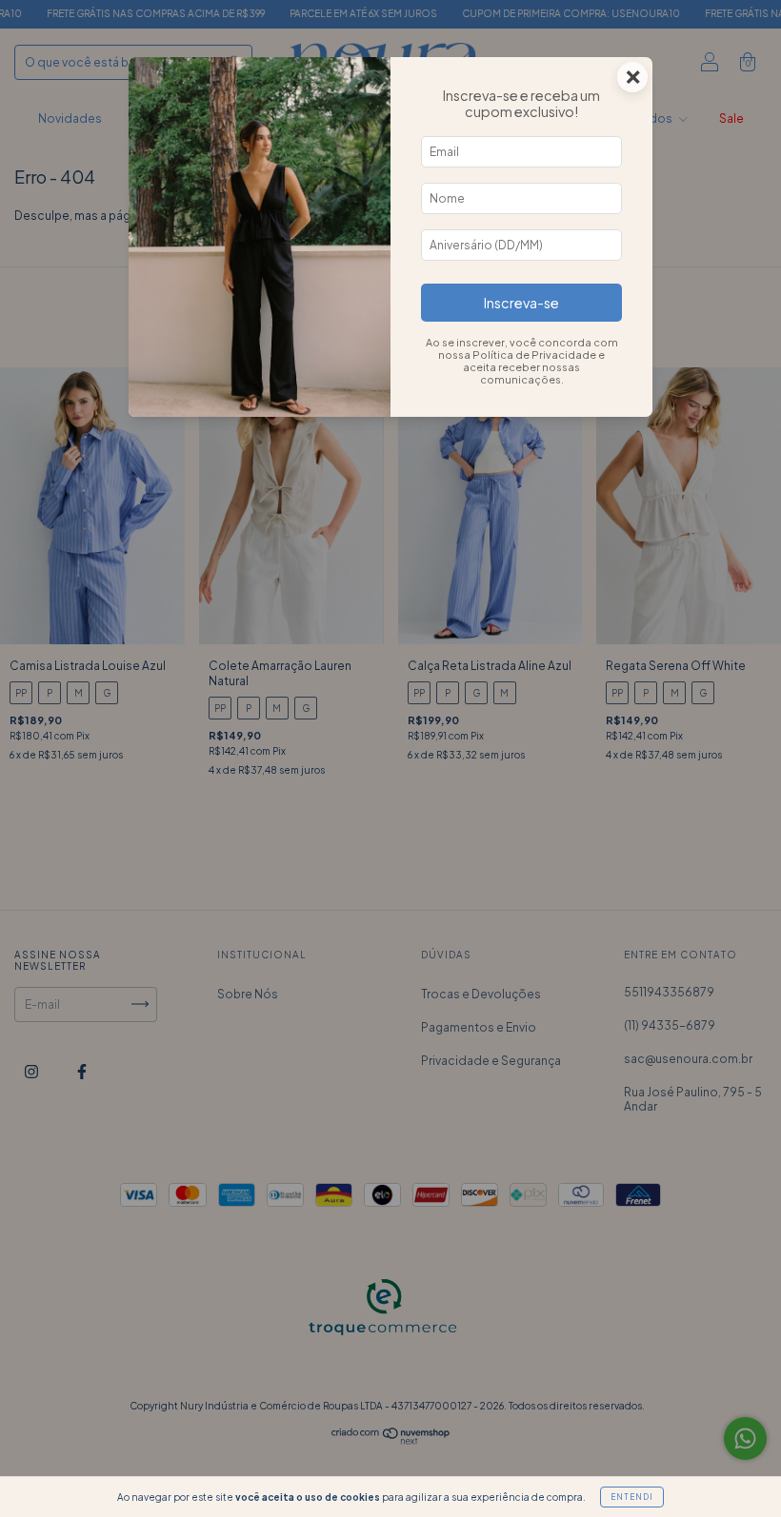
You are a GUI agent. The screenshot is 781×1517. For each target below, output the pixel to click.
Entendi (632, 1497)
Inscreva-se (521, 302)
